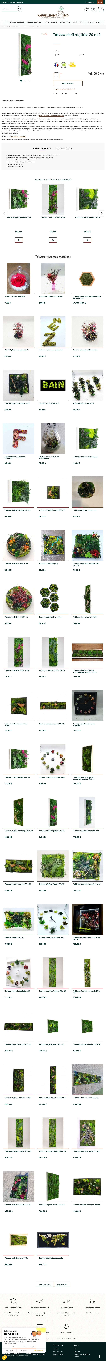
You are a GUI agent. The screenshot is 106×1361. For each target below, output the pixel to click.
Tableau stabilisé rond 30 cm (16, 617)
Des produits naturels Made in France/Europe (13, 1311)
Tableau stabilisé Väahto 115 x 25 (52, 991)
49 (76, 463)
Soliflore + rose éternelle (15, 296)
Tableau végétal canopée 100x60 (86, 1205)
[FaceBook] (76, 93)
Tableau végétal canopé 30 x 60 (18, 884)
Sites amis (77, 1351)
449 (77, 1104)
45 (42, 463)
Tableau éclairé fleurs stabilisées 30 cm (87, 938)
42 (8, 463)
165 (77, 944)
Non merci (9, 1350)
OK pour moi (38, 1350)
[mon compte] (93, 9)
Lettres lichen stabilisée (49, 403)
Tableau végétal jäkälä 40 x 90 (51, 1044)
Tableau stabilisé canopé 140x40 (52, 1098)
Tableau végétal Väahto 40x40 (51, 884)
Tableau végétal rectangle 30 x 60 (19, 831)
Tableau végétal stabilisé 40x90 (18, 1098)
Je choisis (24, 1350)
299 (43, 1051)
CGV (75, 1349)
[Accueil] (53, 12)
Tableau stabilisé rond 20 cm (16, 564)
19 (83, 303)
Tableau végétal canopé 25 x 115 (18, 1044)
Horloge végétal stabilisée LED (17, 991)
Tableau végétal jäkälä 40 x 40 (17, 777)
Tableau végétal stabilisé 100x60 (86, 1151)
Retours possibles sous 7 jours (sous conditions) (39, 1311)
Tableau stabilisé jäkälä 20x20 (85, 457)
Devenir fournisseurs (38, 1354)
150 (42, 890)
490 (77, 1157)
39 (76, 410)
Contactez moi (90, 2)
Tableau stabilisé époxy (48, 564)
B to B (100, 2)
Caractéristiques (42, 148)
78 (42, 570)
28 (76, 356)
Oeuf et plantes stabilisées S (16, 350)
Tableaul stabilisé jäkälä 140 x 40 (18, 1151)
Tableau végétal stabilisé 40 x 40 (86, 884)
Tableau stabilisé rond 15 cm (84, 510)
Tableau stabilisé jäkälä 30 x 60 (76, 34)
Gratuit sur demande (93, 1310)
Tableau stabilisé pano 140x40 (85, 1098)
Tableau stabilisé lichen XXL (16, 1258)
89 (42, 623)
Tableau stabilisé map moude (51, 1258)
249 (43, 997)
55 (76, 516)
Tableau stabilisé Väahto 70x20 (52, 670)
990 (8, 1264)
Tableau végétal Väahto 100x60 (52, 1205)
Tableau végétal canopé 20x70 (51, 724)
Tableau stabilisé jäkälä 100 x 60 (18, 1205)
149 (8, 837)
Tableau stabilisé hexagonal (50, 617)
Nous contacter (58, 1351)
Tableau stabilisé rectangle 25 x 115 (86, 992)
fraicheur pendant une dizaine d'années (51, 115)
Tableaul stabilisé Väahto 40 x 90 (86, 1044)
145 (77, 783)
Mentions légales (58, 1354)
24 (8, 356)
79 (76, 570)
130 (8, 783)
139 (42, 783)
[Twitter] (62, 93)
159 (8, 944)
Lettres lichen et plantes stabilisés (15, 457)
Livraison (56, 1349)
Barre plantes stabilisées (83, 403)
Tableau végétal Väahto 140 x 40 (52, 1151)
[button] (4, 1357)
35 (76, 303)
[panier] (101, 9)
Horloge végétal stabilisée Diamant (84, 725)
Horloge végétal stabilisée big (51, 937)
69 (8, 570)
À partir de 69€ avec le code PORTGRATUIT (66, 1311)
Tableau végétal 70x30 (14, 937)
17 (8, 303)
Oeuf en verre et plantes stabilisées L (49, 457)
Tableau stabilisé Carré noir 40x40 (16, 725)
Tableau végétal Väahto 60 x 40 (86, 831)
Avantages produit (64, 148)
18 (42, 303)
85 (8, 623)
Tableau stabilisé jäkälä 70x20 (17, 670)
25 (42, 356)
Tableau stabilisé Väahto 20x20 (17, 510)
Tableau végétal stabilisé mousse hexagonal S (87, 297)
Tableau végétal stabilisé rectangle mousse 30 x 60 (84, 778)
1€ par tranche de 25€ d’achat (66, 1335)
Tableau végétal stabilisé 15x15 (17, 403)
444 (43, 1104)
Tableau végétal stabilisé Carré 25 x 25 (86, 564)
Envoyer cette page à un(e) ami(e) (64, 89)
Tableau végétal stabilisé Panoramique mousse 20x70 (85, 671)
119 (76, 623)
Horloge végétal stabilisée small (52, 777)
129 (77, 730)
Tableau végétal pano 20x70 (85, 617)
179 (8, 997)
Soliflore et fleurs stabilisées (51, 296)
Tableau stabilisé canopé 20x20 (52, 510)
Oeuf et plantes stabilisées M (85, 350)
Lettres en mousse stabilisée (51, 350)
